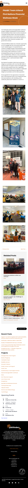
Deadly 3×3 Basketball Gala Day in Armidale (11, 342)
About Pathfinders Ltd (14, 458)
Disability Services (5, 362)
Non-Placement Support (7, 377)
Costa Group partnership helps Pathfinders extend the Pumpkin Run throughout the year (13, 345)
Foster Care (4, 368)
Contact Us (14, 466)
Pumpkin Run (4, 381)
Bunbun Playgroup (5, 357)
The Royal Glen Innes (6, 385)
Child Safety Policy (14, 448)
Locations (14, 460)
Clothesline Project (5, 360)
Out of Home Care (5, 379)
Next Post (24, 249)
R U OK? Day (8, 407)
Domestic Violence (5, 364)
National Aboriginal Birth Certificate (9, 372)
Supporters (14, 461)
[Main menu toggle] (26, 3)
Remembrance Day (9, 415)
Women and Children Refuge (8, 389)
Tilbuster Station (5, 387)
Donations (14, 463)
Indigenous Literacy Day (10, 399)
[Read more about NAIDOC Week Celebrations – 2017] (14, 309)
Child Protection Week (10, 403)
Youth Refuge (4, 392)
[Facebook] (9, 482)
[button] (1, 5)
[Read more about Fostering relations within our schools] (14, 266)
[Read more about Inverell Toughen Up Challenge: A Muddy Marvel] (14, 288)
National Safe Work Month (11, 411)
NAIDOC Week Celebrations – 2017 (14, 318)
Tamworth (16, 320)
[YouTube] (15, 482)
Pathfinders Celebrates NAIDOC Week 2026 (11, 340)
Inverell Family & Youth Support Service (10, 370)
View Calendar (4, 418)
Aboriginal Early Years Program (8, 355)
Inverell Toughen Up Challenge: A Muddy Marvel (13, 297)
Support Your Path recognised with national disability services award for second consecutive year (13, 337)
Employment (14, 464)
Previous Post (5, 249)
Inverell (8, 299)
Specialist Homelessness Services (9, 383)
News (5, 278)
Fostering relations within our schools (12, 276)
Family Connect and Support (8, 366)
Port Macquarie (10, 320)
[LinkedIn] (18, 482)
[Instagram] (12, 482)
